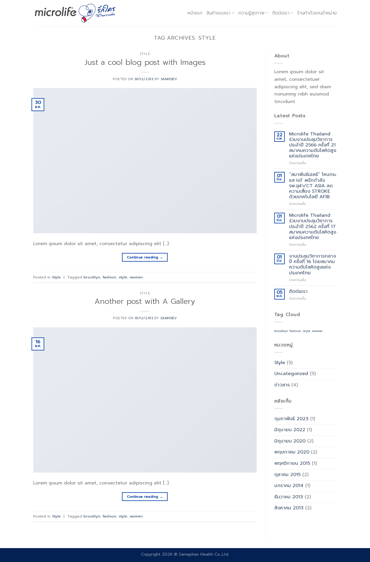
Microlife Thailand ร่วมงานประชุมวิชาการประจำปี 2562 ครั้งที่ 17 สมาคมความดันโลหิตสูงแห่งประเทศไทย (312, 226)
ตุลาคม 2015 (287, 474)
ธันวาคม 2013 (288, 496)
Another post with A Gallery (145, 301)
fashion (109, 277)
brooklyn (92, 277)
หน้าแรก (195, 13)
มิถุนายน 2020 (290, 441)
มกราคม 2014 (289, 485)
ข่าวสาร (282, 384)
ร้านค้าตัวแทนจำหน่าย (317, 13)
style (123, 277)
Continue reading (145, 257)
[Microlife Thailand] (75, 13)
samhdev (169, 79)
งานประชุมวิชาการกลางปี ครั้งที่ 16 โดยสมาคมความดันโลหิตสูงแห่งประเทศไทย (312, 265)
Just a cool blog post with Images (145, 62)
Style (145, 54)
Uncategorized (291, 373)
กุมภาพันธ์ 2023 (291, 418)
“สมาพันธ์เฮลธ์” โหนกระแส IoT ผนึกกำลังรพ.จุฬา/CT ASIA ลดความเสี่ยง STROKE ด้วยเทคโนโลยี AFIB (312, 186)
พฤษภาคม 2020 (291, 452)
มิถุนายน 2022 (289, 429)
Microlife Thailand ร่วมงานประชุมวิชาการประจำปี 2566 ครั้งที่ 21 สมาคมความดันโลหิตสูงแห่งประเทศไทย (312, 145)
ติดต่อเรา (298, 291)
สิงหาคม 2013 (289, 507)
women (136, 277)
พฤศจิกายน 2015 (292, 463)
